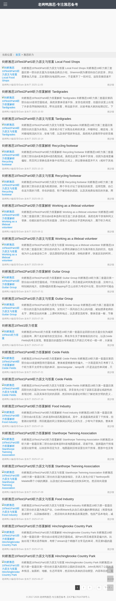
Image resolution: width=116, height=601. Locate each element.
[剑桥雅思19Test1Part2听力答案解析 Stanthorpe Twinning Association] (11, 455)
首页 (18, 54)
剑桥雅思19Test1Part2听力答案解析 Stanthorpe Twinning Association (49, 433)
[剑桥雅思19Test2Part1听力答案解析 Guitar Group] (11, 287)
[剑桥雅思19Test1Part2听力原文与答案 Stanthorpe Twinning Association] (11, 488)
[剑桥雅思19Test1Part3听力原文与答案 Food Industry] (11, 515)
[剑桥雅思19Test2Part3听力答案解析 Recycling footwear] (11, 164)
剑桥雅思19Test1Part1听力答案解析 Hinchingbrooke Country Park (47, 526)
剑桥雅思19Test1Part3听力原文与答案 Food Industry (38, 499)
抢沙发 (110, 85)
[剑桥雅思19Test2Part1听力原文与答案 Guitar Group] (11, 314)
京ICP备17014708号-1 (78, 597)
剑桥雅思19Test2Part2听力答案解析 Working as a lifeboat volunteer (48, 205)
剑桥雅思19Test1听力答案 (20, 325)
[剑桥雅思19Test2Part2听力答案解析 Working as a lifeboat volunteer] (11, 227)
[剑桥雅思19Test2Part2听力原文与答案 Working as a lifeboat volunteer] (11, 260)
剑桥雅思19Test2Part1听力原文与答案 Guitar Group (37, 298)
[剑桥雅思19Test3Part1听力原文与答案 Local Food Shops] (11, 80)
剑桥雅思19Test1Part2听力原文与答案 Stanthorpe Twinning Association (51, 466)
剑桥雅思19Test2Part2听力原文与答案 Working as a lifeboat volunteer (49, 238)
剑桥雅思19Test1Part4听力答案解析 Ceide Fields (35, 352)
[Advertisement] (58, 30)
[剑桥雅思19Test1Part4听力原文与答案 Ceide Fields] (11, 395)
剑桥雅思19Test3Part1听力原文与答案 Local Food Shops (41, 61)
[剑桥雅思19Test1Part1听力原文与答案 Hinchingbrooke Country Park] (11, 574)
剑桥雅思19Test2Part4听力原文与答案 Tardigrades (36, 118)
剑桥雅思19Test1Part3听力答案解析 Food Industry (36, 406)
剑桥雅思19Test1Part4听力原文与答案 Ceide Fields (37, 379)
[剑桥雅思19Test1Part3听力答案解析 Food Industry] (11, 422)
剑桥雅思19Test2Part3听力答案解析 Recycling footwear (40, 145)
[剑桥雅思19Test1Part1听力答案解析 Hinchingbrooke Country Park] (11, 545)
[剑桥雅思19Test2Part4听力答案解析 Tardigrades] (11, 107)
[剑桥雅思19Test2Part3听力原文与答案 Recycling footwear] (11, 194)
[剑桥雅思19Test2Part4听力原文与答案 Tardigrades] (11, 134)
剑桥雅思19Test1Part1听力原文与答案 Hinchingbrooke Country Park (48, 556)
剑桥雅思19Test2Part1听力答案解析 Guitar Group (36, 271)
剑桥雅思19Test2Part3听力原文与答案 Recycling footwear (41, 175)
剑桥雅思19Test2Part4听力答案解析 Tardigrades (35, 91)
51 (99, 587)
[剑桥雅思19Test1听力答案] (11, 338)
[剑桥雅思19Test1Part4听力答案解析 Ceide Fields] (11, 368)
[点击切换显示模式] (110, 570)
